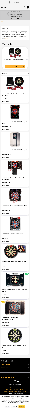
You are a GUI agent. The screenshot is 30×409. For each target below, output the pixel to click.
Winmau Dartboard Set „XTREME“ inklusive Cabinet (14, 290)
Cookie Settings (8, 387)
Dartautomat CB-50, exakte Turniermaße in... (15, 205)
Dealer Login (16, 387)
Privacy (16, 391)
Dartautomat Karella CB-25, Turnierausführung (10, 318)
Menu (5, 7)
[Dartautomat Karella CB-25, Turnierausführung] (15, 307)
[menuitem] (4, 7)
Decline (7, 406)
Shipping (21, 389)
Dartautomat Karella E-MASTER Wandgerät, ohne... (15, 122)
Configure (22, 406)
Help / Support (9, 389)
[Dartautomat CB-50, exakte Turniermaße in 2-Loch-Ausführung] (15, 195)
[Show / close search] (24, 7)
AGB (20, 391)
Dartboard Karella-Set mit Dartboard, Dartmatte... (15, 59)
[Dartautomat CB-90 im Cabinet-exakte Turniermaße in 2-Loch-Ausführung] (15, 167)
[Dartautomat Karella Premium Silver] (15, 223)
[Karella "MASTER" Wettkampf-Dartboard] (15, 251)
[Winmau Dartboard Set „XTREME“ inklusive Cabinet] (15, 279)
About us (23, 387)
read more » (8, 38)
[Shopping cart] (28, 7)
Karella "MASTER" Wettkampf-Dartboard (14, 261)
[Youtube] (18, 18)
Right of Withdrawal (8, 391)
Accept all (14, 406)
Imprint (24, 391)
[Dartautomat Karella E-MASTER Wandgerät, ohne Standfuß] (15, 111)
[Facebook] (11, 18)
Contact (16, 389)
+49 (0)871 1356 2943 (16, 16)
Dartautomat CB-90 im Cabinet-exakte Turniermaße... (13, 178)
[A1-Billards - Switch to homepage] (15, 2)
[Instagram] (15, 18)
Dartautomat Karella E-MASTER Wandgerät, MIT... (15, 150)
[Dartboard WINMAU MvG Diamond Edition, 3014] (15, 335)
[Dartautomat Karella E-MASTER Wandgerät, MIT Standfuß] (15, 139)
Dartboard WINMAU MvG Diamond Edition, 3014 (14, 346)
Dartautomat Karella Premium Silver (12, 233)
